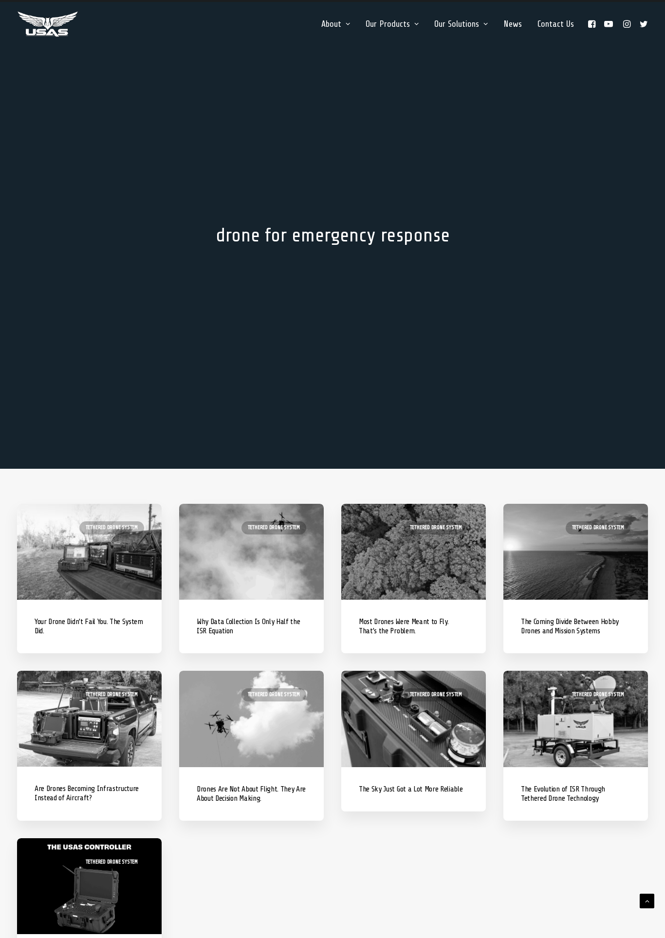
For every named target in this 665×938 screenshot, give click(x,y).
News (512, 24)
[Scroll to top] (647, 900)
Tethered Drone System (112, 527)
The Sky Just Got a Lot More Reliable (410, 789)
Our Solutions (456, 24)
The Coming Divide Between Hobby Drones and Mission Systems (570, 626)
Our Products (388, 24)
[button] (593, 24)
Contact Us (555, 24)
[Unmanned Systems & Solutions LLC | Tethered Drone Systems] (47, 24)
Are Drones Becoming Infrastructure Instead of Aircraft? (87, 793)
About (331, 24)
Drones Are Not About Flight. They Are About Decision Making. (251, 794)
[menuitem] (335, 24)
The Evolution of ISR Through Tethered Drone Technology (563, 794)
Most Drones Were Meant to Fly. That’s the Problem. (403, 626)
